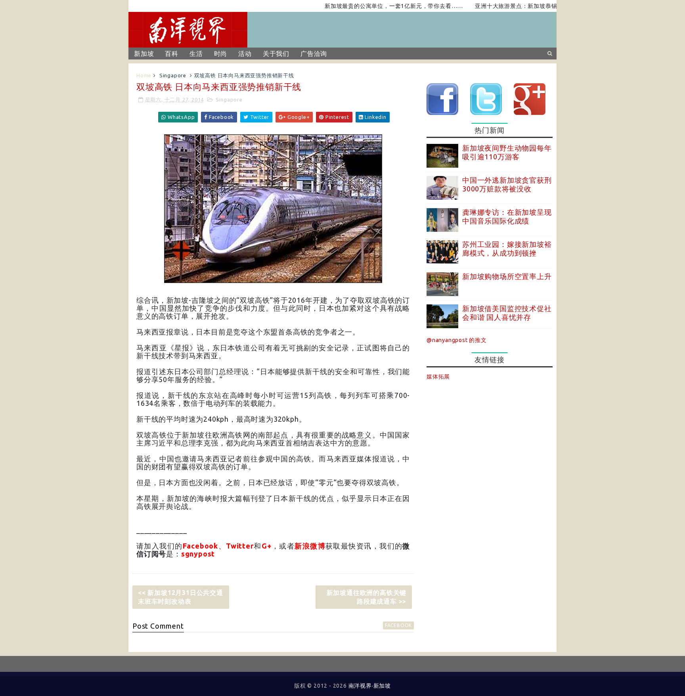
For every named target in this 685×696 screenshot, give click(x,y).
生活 (196, 53)
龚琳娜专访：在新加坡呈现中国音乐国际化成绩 (507, 216)
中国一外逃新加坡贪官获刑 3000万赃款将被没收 (507, 184)
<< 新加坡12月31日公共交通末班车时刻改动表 (180, 597)
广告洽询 (313, 53)
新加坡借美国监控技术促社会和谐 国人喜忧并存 (507, 312)
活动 (245, 53)
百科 (171, 53)
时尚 (221, 53)
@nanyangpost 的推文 (457, 340)
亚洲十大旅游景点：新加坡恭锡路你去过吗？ (519, 6)
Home (143, 75)
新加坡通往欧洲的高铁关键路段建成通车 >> (367, 597)
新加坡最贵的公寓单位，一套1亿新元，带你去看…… (379, 6)
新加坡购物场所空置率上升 (507, 276)
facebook (398, 625)
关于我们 (276, 53)
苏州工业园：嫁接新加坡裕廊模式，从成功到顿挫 (507, 248)
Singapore (172, 75)
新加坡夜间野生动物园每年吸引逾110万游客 (507, 152)
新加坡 (144, 53)
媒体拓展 (438, 376)
